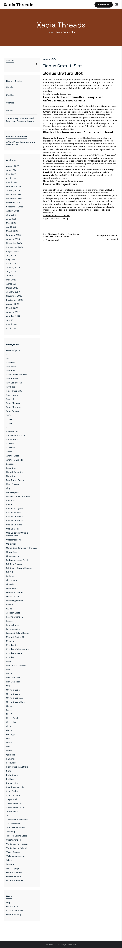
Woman (10, 864)
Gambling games (14, 600)
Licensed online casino (17, 633)
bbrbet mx (11, 476)
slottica (10, 779)
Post (8, 738)
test (8, 815)
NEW (8, 661)
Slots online (12, 775)
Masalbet (10, 641)
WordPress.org (13, 914)
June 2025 (11, 218)
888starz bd (12, 431)
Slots (8, 770)
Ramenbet (11, 758)
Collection (11, 543)
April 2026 (11, 178)
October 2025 (13, 202)
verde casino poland (16, 848)
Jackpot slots (13, 612)
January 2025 (13, 239)
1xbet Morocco (13, 407)
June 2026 (11, 170)
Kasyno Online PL (14, 616)
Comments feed (14, 910)
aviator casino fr (14, 459)
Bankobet (10, 463)
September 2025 (14, 206)
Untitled (10, 87)
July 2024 (11, 255)
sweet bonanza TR (15, 807)
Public (9, 750)
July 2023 (11, 271)
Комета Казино (13, 876)
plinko (9, 730)
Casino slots (12, 528)
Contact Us (103, 4)
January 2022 (13, 312)
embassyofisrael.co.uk (17, 560)
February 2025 (13, 235)
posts (9, 742)
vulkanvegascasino (15, 856)
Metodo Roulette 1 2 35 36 (56, 215)
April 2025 (11, 226)
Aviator (9, 451)
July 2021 (10, 320)
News (9, 669)
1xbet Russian (13, 411)
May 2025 (11, 223)
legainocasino (13, 629)
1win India (10, 370)
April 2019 (11, 328)
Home (50, 32)
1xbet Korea (12, 395)
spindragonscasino (15, 787)
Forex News (12, 588)
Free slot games (14, 592)
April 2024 (11, 263)
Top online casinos (15, 827)
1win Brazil (11, 366)
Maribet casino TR (15, 637)
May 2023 (11, 279)
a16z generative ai (15, 435)
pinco (9, 726)
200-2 (9, 415)
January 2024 (13, 267)
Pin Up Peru (11, 722)
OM (8, 685)
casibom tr (12, 500)
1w (7, 358)
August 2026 (12, 166)
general (10, 604)
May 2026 (11, 174)
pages (9, 710)
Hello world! (12, 144)
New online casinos (16, 665)
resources (11, 762)
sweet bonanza (13, 803)
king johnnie (12, 625)
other (9, 706)
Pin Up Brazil (12, 718)
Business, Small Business (18, 496)
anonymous (12, 439)
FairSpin (10, 572)
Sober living (12, 783)
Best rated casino (15, 480)
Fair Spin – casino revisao (19, 568)
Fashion (10, 576)
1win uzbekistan (14, 382)
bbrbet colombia (14, 472)
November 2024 (14, 243)
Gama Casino (13, 596)
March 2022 (12, 308)
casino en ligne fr (15, 508)
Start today (12, 791)
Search (10, 60)
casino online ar (14, 520)
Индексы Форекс (14, 872)
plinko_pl (10, 734)
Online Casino (13, 689)
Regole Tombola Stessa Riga (57, 94)
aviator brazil (12, 455)
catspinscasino (13, 539)
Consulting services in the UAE (21, 547)
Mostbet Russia (14, 653)
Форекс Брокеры (14, 880)
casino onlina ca (14, 516)
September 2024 (14, 247)
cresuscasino (13, 556)
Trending (10, 831)
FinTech (10, 584)
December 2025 (14, 194)
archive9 (10, 447)
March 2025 (12, 231)
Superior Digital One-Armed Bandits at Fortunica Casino (20, 120)
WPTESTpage (12, 868)
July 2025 (11, 214)
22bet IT (10, 423)
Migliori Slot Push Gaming (56, 218)
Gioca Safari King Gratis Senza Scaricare (63, 181)
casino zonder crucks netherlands (17, 534)
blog (8, 488)
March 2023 (12, 287)
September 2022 (14, 300)
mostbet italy (13, 645)
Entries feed (12, 906)
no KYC (9, 673)
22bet (9, 419)
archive (10, 443)
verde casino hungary (17, 843)
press (9, 746)
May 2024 (11, 259)
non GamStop (13, 681)
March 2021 (12, 324)
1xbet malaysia (13, 403)
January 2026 (13, 190)
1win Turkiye (12, 378)
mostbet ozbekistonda (17, 649)
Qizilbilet (10, 754)
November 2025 (14, 198)
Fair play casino (14, 564)
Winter (9, 860)
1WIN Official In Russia (17, 374)
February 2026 (13, 186)
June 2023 (11, 275)
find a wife (11, 580)
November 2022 (14, 295)
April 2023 (11, 283)
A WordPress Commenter (19, 142)
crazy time (12, 552)
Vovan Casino (13, 852)
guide (9, 608)
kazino (9, 620)
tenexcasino (12, 811)
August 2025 (12, 210)
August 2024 (12, 251)
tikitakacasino (13, 823)
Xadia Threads (18, 5)
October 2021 (13, 316)
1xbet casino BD (14, 390)
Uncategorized (13, 839)
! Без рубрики (13, 350)
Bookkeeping (12, 492)
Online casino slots (15, 702)
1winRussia (11, 386)
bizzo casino (12, 484)
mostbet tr (11, 657)
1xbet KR (10, 399)
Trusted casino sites (16, 835)
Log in (9, 902)
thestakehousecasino (17, 819)
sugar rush (11, 799)
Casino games (13, 512)
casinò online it (14, 524)
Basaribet (11, 468)
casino (9, 504)
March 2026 (12, 182)
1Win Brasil (11, 362)
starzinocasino (13, 795)
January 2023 (13, 291)
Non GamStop (13, 677)
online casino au (14, 697)
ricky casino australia (17, 766)
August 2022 (12, 304)
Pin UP (9, 714)
